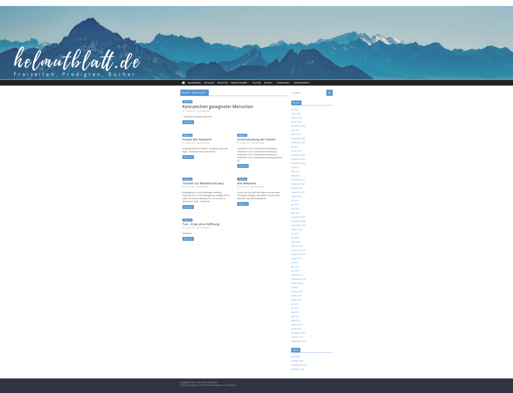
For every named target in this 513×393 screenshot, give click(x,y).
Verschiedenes (301, 82)
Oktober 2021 (297, 188)
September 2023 (298, 142)
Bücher (268, 82)
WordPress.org (297, 369)
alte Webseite (246, 183)
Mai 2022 (295, 171)
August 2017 (296, 299)
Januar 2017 (296, 328)
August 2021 (296, 196)
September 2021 (298, 192)
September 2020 (298, 225)
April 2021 (295, 213)
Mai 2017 (295, 312)
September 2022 (298, 163)
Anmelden (295, 356)
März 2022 (295, 175)
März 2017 (295, 320)
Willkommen (194, 82)
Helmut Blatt (204, 111)
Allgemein (187, 102)
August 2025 (296, 117)
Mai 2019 (295, 271)
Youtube (256, 82)
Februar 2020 (297, 246)
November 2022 (298, 159)
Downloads (283, 82)
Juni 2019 (295, 266)
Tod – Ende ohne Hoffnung (200, 224)
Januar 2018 (296, 295)
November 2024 (298, 126)
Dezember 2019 (298, 250)
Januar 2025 (296, 122)
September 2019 (298, 254)
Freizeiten (222, 82)
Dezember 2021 (298, 179)
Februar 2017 (297, 324)
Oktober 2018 (297, 283)
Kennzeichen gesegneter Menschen (217, 106)
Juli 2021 (294, 200)
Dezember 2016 (298, 333)
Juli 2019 (294, 262)
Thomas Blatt (259, 187)
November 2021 (298, 184)
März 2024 (295, 134)
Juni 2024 (295, 130)
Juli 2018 (294, 287)
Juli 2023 (294, 146)
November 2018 (298, 279)
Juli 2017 (294, 304)
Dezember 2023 (298, 138)
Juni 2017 (295, 308)
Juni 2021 (295, 204)
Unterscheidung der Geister (256, 139)
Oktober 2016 (297, 337)
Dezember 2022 (298, 155)
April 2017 (295, 316)
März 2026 (295, 113)
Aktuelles (209, 82)
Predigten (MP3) (239, 82)
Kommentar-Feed (299, 365)
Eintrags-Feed (297, 360)
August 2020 (296, 229)
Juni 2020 (295, 237)
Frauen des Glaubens (197, 139)
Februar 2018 (297, 291)
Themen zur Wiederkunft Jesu (203, 183)
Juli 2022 (294, 167)
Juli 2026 (294, 109)
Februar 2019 (297, 275)
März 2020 (295, 242)
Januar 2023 (296, 151)
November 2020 (298, 221)
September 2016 (298, 341)
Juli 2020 (294, 233)
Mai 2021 (295, 208)
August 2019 (296, 258)
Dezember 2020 (298, 217)
